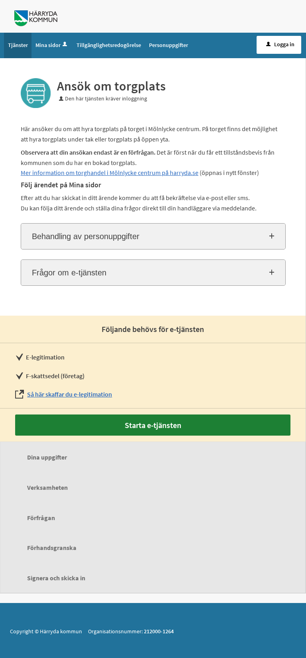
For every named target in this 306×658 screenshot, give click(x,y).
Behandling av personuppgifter (85, 236)
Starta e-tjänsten (153, 425)
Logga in (284, 44)
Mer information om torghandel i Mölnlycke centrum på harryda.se (109, 173)
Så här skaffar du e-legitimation (69, 394)
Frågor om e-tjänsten (69, 272)
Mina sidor (48, 45)
